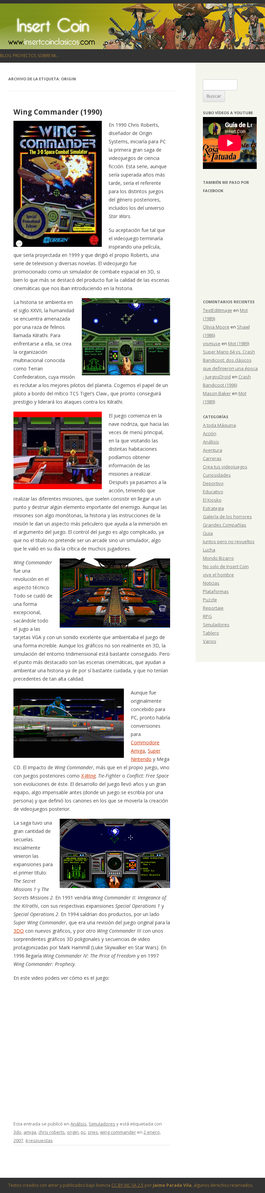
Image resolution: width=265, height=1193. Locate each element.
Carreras (212, 458)
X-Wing (88, 775)
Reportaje (213, 608)
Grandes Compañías (224, 525)
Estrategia (213, 508)
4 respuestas (39, 1140)
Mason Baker (217, 393)
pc (83, 1132)
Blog (5, 56)
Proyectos (24, 56)
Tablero (211, 633)
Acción (209, 433)
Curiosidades (217, 475)
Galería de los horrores (227, 516)
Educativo (213, 491)
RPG (207, 616)
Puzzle (210, 599)
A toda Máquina (219, 425)
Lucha (209, 550)
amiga (29, 1132)
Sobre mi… (48, 56)
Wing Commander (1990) (57, 112)
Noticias (211, 583)
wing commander (118, 1132)
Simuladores (102, 1124)
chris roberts (51, 1132)
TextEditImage (217, 310)
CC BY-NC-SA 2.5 (127, 1185)
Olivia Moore (216, 327)
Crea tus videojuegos (225, 467)
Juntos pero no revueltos (229, 541)
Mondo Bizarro (218, 558)
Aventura (212, 450)
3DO (18, 930)
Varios (209, 641)
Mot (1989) (238, 343)
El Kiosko (212, 500)
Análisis (78, 1124)
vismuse (211, 343)
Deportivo (213, 483)
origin (73, 1132)
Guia (208, 533)
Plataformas (216, 591)
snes (93, 1132)
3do (17, 1132)
